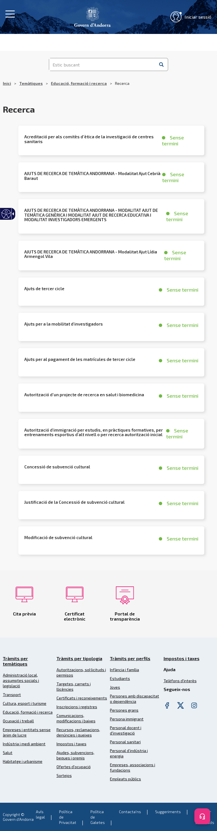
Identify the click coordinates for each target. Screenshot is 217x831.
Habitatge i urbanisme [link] (22, 761)
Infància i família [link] (124, 669)
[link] (92, 16)
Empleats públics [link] (125, 778)
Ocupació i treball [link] (18, 720)
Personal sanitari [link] (125, 741)
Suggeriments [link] (168, 811)
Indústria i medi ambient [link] (24, 743)
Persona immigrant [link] (127, 718)
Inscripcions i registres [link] (77, 706)
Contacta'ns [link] (130, 811)
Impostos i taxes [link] (71, 743)
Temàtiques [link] (31, 83)
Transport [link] (12, 694)
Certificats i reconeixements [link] (82, 698)
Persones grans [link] (124, 710)
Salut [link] (7, 752)
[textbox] (102, 64)
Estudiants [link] (120, 678)
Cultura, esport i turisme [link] (24, 703)
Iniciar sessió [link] (198, 17)
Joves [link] (115, 687)
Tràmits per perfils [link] (130, 658)
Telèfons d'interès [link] (180, 680)
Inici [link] (7, 83)
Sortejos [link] (64, 775)
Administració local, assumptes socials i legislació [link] (21, 680)
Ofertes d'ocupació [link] (74, 766)
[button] (161, 64)
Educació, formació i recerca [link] (79, 83)
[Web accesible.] (6, 214)
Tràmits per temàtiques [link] (15, 661)
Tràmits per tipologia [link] (79, 658)
